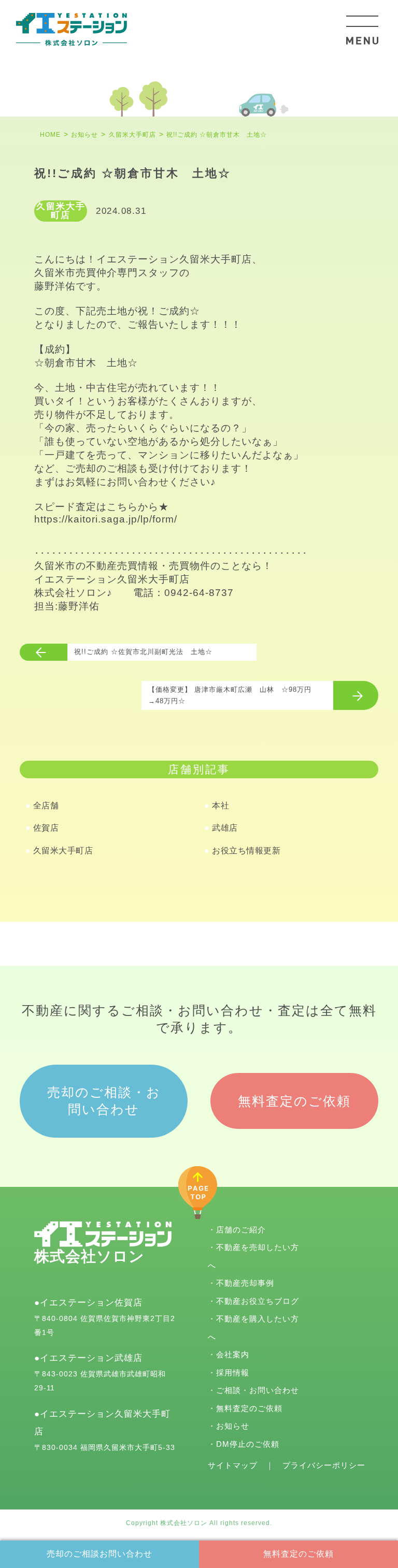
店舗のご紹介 (241, 1229)
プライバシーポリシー (323, 1465)
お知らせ (232, 1425)
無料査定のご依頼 (298, 1553)
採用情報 (232, 1372)
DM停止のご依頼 (247, 1444)
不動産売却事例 (245, 1283)
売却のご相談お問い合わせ (99, 1553)
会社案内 (232, 1354)
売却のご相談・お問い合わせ (104, 1100)
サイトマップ (233, 1465)
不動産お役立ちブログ (257, 1301)
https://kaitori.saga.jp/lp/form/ (105, 519)
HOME (50, 134)
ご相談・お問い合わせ (257, 1390)
